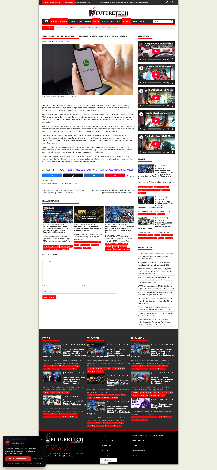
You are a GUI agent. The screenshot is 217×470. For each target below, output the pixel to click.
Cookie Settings (58, 456)
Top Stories (126, 21)
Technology (54, 21)
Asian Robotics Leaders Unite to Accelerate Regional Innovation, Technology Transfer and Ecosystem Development (154, 322)
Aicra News (47, 246)
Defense (141, 214)
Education (104, 21)
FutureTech (65, 42)
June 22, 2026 (157, 373)
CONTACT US (104, 450)
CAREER (134, 445)
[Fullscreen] (172, 59)
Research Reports (138, 21)
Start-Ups (72, 21)
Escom (76, 245)
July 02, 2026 (79, 224)
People (112, 21)
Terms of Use (68, 456)
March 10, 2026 (162, 218)
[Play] (140, 59)
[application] (156, 51)
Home (58, 28)
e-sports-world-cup (87, 242)
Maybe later (37, 459)
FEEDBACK (135, 455)
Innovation (63, 21)
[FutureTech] (47, 20)
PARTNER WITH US (138, 440)
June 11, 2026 (157, 399)
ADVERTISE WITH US (138, 450)
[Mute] (168, 59)
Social (118, 21)
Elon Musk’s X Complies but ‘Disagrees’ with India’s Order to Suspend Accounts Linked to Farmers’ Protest (113, 191)
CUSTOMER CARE (106, 445)
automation (55, 246)
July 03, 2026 (49, 224)
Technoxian (117, 249)
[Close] (41, 439)
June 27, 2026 (110, 224)
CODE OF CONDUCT (106, 440)
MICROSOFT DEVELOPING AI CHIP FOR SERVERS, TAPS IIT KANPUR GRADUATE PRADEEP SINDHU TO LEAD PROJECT (92, 170)
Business (96, 21)
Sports (80, 21)
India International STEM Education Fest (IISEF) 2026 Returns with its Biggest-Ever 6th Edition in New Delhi (155, 271)
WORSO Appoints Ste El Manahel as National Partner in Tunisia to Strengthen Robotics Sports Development (124, 2)
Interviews (87, 21)
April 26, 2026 (161, 197)
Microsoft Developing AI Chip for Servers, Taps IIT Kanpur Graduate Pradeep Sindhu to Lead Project (64, 191)
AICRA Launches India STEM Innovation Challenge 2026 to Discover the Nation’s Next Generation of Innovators (155, 256)
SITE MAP (103, 435)
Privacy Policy (47, 456)
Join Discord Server (19, 459)
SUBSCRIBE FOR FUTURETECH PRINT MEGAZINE (147, 435)
